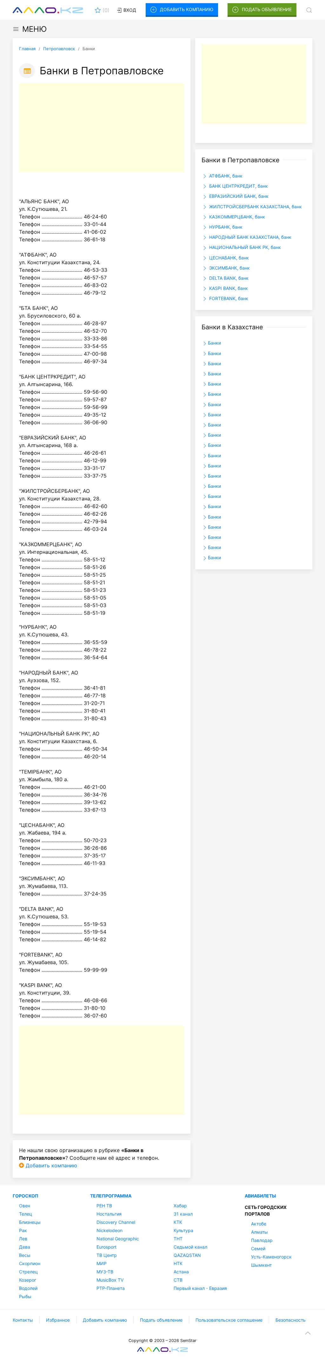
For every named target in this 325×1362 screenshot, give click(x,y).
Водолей (28, 1288)
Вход (129, 10)
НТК (178, 1263)
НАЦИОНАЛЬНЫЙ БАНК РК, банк (244, 247)
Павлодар (262, 1240)
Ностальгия (109, 1214)
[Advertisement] (101, 127)
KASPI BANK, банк (228, 288)
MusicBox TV (109, 1280)
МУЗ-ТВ (104, 1271)
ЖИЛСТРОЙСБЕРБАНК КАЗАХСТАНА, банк (255, 206)
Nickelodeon (109, 1230)
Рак (23, 1230)
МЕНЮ (34, 29)
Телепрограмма (110, 1195)
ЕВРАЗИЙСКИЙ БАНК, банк (238, 196)
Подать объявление (267, 9)
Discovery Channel (115, 1222)
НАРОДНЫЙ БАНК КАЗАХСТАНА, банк (249, 237)
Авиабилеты (260, 1195)
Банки (214, 343)
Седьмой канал (190, 1247)
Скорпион (29, 1263)
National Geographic (117, 1238)
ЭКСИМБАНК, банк (229, 268)
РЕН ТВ (104, 1205)
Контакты (23, 1320)
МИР (101, 1263)
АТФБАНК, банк (225, 175)
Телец (25, 1214)
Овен (24, 1205)
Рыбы (25, 1296)
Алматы (259, 1232)
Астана (181, 1271)
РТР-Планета (110, 1288)
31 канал (183, 1214)
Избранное (58, 1320)
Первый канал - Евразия (200, 1288)
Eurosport (106, 1247)
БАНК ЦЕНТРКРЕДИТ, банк (238, 186)
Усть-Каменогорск (271, 1256)
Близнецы (30, 1222)
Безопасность (290, 1320)
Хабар (180, 1205)
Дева (24, 1247)
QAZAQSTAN (187, 1255)
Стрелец (28, 1271)
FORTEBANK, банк (228, 298)
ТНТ (178, 1238)
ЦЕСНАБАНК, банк (228, 257)
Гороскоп (25, 1195)
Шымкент (261, 1265)
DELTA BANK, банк (228, 278)
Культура (183, 1230)
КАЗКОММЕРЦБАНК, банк (236, 216)
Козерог (27, 1280)
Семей (258, 1248)
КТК (178, 1222)
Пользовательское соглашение (229, 1320)
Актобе (258, 1223)
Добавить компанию (186, 9)
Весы (24, 1255)
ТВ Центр (106, 1255)
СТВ (178, 1280)
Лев (23, 1238)
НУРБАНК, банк (225, 227)
